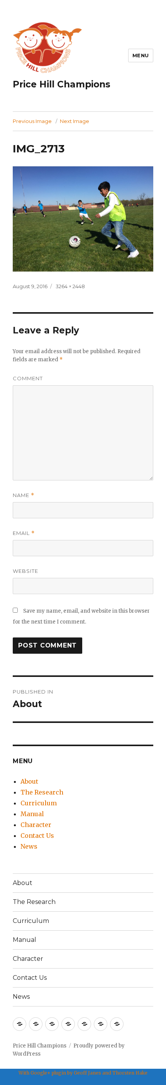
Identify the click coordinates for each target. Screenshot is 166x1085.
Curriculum (38, 803)
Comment (28, 378)
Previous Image (32, 121)
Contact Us (37, 835)
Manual (32, 814)
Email (24, 533)
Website (25, 571)
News (28, 846)
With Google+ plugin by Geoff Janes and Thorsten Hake (83, 1073)
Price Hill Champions (61, 84)
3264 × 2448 (70, 286)
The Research (41, 792)
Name (23, 495)
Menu (140, 55)
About (29, 781)
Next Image (74, 121)
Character (35, 825)
